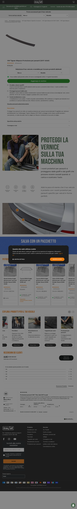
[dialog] (38, 254)
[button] (19, 259)
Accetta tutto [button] (57, 259)
